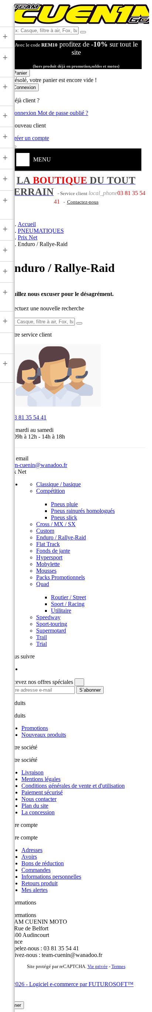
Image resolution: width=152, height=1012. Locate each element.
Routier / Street (68, 597)
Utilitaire (61, 610)
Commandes (36, 870)
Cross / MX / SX (56, 524)
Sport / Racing (67, 604)
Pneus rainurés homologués (83, 511)
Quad (42, 584)
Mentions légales (41, 779)
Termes (118, 966)
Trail (41, 637)
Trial (41, 644)
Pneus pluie (64, 504)
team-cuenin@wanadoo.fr (37, 465)
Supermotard (51, 630)
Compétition (50, 491)
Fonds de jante (53, 551)
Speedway (48, 617)
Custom (45, 531)
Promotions (34, 728)
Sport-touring (51, 624)
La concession (38, 812)
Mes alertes (34, 890)
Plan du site (34, 806)
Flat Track (48, 544)
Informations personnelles (51, 876)
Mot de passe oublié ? (63, 113)
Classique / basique (58, 484)
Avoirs (29, 856)
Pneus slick (64, 517)
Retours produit (39, 883)
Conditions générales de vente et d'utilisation (73, 786)
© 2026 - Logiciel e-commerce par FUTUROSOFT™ (70, 984)
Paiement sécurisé (42, 792)
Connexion (24, 113)
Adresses (31, 850)
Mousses (46, 571)
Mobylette (48, 564)
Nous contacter (38, 799)
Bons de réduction (42, 863)
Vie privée (97, 966)
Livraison (32, 772)
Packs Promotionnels (60, 577)
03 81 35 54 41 (26, 417)
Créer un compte (29, 138)
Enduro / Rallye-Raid (61, 537)
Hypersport (49, 557)
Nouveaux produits (43, 735)
